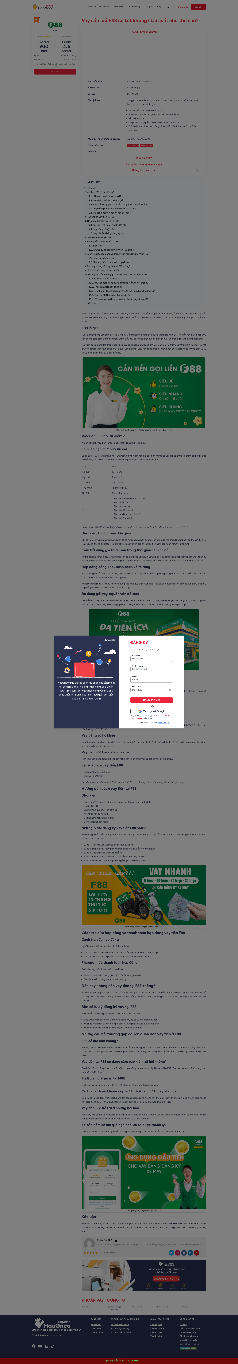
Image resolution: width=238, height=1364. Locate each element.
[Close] (179, 640)
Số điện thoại (138, 666)
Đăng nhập (163, 723)
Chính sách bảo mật (137, 718)
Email (135, 676)
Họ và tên (136, 655)
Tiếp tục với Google (154, 711)
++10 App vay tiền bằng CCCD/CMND (119, 1360)
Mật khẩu (136, 687)
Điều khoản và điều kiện (162, 716)
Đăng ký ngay (151, 700)
